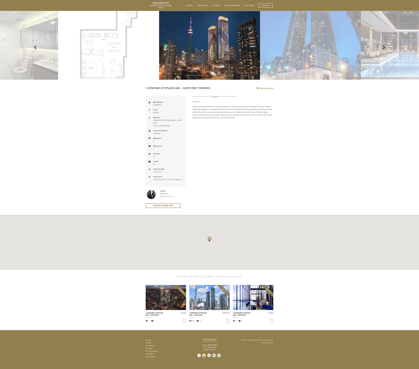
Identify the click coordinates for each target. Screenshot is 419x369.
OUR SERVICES (202, 5)
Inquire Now (265, 5)
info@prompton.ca (209, 349)
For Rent (149, 343)
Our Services (150, 346)
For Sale (148, 340)
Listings (189, 5)
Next (384, 46)
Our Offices (249, 5)
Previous (35, 46)
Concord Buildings (232, 5)
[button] (209, 239)
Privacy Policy (150, 357)
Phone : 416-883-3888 (209, 345)
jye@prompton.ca (168, 196)
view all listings (266, 88)
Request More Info (163, 205)
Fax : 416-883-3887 (209, 347)
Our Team (216, 5)
